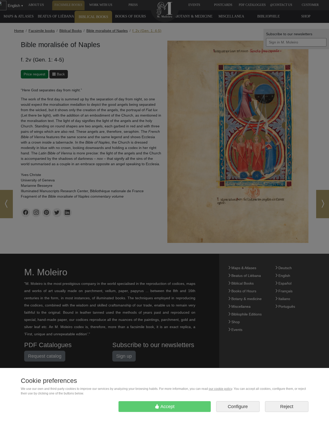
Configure (238, 406)
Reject (286, 406)
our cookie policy (220, 389)
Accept (167, 406)
